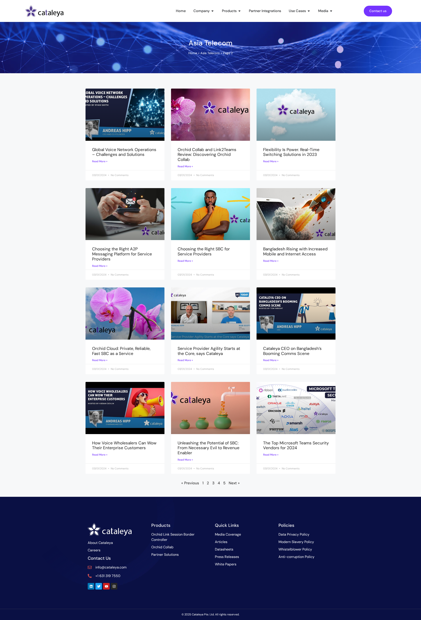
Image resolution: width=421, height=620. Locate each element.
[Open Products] (239, 11)
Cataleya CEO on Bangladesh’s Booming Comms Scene (292, 351)
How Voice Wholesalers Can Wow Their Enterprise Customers (124, 445)
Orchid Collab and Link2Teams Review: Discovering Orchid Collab (207, 154)
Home (192, 53)
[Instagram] (114, 586)
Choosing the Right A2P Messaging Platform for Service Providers (122, 254)
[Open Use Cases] (308, 11)
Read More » (99, 161)
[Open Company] (212, 11)
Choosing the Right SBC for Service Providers (204, 251)
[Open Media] (331, 11)
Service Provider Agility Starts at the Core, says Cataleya (209, 351)
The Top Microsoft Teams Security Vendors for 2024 (296, 445)
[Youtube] (106, 586)
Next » (234, 483)
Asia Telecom (210, 53)
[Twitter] (98, 586)
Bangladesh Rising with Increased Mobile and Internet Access (295, 251)
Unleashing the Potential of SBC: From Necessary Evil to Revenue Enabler (208, 448)
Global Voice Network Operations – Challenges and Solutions (124, 152)
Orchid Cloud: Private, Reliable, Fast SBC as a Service (121, 351)
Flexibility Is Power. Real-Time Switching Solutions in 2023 (291, 152)
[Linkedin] (91, 586)
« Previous (190, 483)
